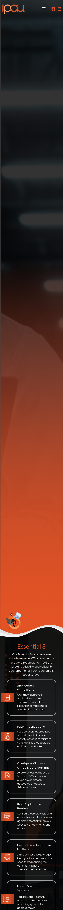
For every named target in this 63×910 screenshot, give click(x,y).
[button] (44, 9)
